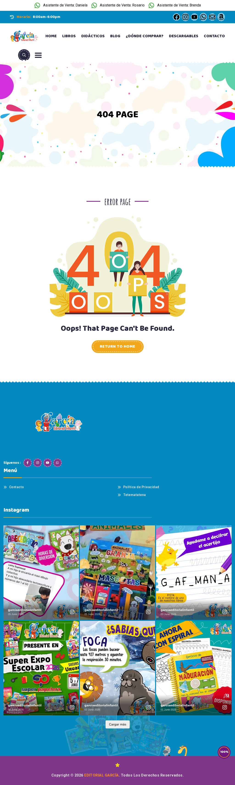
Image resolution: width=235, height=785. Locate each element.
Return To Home (117, 346)
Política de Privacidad (141, 487)
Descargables (183, 36)
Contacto (214, 36)
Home (51, 36)
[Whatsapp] (57, 462)
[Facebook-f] (27, 462)
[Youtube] (47, 462)
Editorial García (101, 775)
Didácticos (93, 36)
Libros (69, 36)
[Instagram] (37, 462)
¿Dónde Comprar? (144, 36)
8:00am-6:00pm (46, 17)
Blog (115, 36)
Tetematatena (134, 495)
